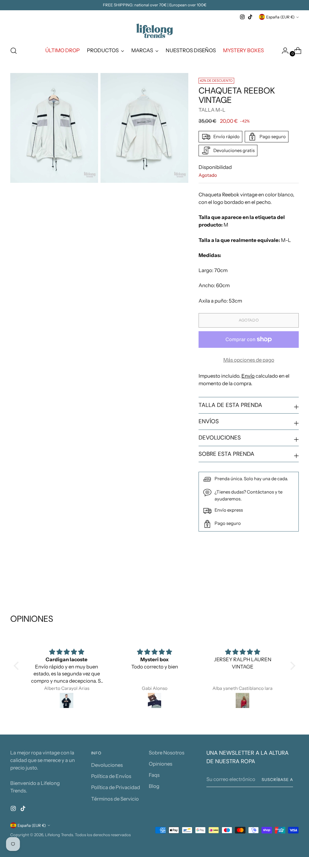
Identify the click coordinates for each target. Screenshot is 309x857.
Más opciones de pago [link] (248, 360)
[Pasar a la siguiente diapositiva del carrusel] (293, 581)
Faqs (154, 775)
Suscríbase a (277, 779)
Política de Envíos (111, 776)
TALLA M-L (212, 110)
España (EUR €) (280, 16)
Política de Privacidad (115, 787)
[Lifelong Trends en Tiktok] (250, 17)
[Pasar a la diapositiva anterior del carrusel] (280, 581)
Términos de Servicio (115, 799)
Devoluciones (107, 765)
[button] (18, 666)
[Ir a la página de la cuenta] (283, 51)
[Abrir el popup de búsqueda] (14, 51)
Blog (154, 786)
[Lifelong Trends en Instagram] (242, 17)
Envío (248, 376)
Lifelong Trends (59, 834)
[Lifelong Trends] (154, 31)
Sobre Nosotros (166, 753)
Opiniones (160, 764)
